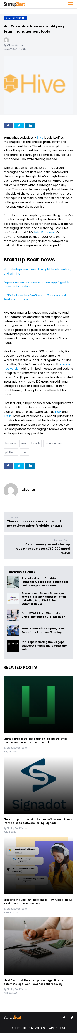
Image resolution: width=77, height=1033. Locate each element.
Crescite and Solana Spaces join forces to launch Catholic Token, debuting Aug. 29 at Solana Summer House (44, 598)
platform (10, 452)
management (54, 443)
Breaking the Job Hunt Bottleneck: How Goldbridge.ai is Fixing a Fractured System (38, 901)
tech (24, 452)
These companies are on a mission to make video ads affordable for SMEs (35, 523)
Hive (40, 137)
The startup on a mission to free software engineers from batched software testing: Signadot (38, 821)
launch (35, 443)
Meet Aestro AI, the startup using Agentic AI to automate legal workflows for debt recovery (34, 982)
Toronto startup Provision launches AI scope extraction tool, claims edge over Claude (45, 582)
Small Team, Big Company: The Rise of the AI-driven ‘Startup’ (43, 630)
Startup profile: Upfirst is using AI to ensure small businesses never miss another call (36, 740)
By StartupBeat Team (15, 747)
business (10, 443)
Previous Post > (62, 540)
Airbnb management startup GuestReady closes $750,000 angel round (43, 548)
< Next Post (12, 517)
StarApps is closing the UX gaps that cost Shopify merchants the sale (44, 645)
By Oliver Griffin (13, 45)
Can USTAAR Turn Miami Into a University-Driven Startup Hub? (43, 615)
